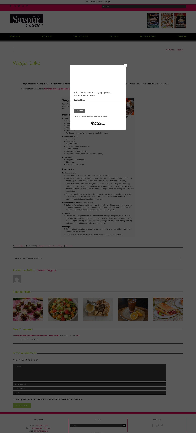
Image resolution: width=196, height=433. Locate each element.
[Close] (125, 65)
